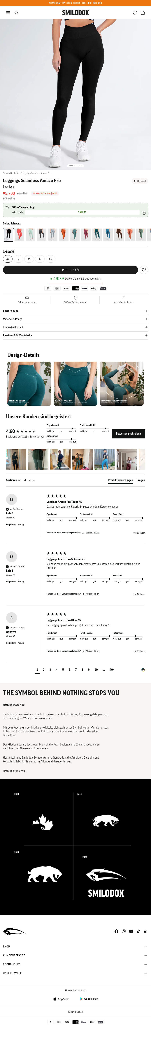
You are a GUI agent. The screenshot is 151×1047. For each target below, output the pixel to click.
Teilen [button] (96, 533)
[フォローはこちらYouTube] (131, 931)
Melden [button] (89, 533)
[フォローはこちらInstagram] (124, 931)
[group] (25, 431)
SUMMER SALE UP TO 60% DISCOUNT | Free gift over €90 (75, 3)
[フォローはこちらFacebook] (116, 931)
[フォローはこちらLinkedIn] (146, 931)
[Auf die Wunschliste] (144, 270)
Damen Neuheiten (11, 173)
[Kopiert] (144, 213)
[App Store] (62, 999)
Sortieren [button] (11, 480)
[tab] (120, 481)
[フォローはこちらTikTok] (138, 931)
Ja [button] (83, 533)
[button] (16, 459)
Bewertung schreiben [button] (128, 433)
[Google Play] (88, 999)
